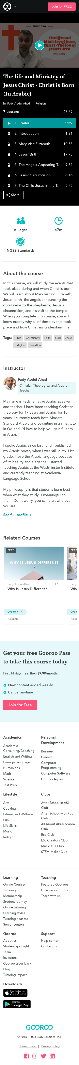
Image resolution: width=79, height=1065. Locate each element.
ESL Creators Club (54, 840)
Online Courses (14, 884)
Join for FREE (62, 6)
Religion (9, 837)
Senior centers (14, 924)
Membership (12, 896)
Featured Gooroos (54, 884)
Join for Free (20, 705)
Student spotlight (16, 946)
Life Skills (10, 826)
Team (7, 952)
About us (10, 941)
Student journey (15, 902)
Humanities (11, 768)
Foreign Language (16, 762)
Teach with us (51, 896)
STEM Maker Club (54, 852)
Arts (6, 803)
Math (7, 774)
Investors (10, 958)
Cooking (9, 808)
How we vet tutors (54, 890)
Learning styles (14, 913)
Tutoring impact (15, 975)
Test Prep (10, 785)
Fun (6, 820)
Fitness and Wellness (18, 814)
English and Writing (17, 756)
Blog (6, 969)
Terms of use (28, 1046)
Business (47, 751)
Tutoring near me (16, 919)
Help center (50, 941)
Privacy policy (50, 1046)
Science (9, 779)
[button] (39, 45)
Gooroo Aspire (52, 779)
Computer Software (55, 773)
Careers (46, 757)
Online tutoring (14, 907)
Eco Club (47, 835)
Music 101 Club (52, 846)
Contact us (49, 946)
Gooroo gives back (17, 963)
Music (7, 831)
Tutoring (9, 890)
